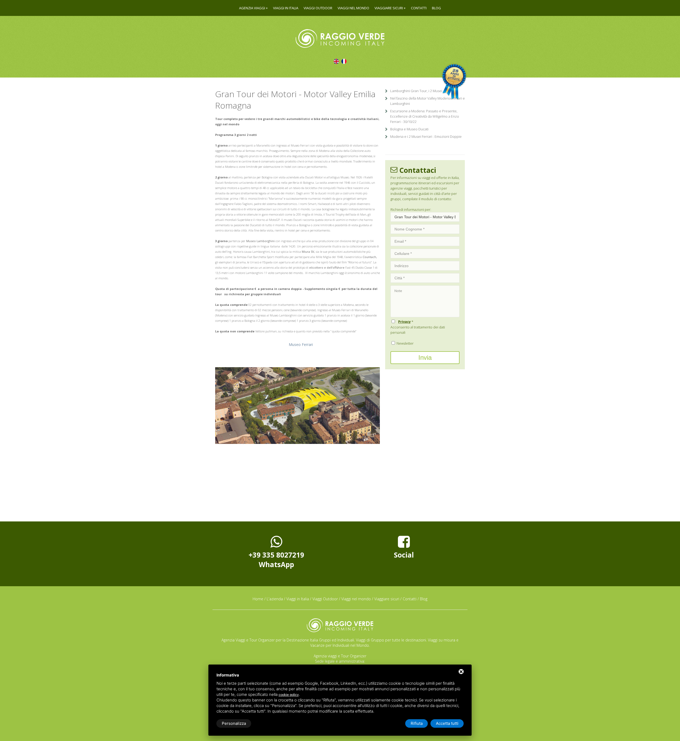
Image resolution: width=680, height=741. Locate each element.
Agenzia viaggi (252, 8)
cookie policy (289, 695)
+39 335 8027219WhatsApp (276, 559)
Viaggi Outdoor (318, 8)
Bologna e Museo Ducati (409, 129)
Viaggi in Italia (285, 8)
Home (258, 598)
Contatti (419, 8)
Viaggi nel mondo (353, 8)
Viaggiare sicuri (389, 8)
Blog (436, 8)
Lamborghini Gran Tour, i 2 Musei (416, 90)
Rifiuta (417, 723)
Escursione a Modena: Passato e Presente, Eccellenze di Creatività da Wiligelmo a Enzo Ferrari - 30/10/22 (424, 116)
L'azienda (275, 598)
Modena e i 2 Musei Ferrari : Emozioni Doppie (426, 136)
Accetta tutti (447, 723)
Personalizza (234, 723)
